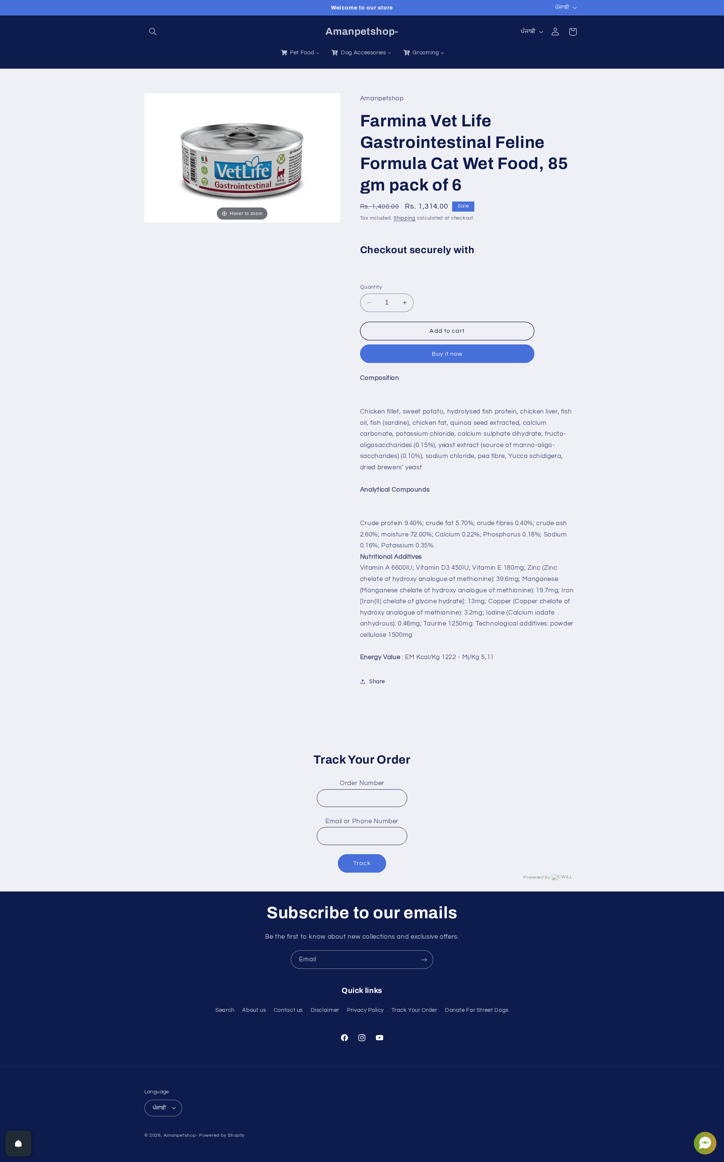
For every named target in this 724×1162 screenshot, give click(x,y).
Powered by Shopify (222, 1135)
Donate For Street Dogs (477, 1010)
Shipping (405, 217)
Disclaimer (325, 1010)
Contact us (288, 1010)
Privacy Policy (365, 1010)
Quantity (371, 287)
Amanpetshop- (181, 1135)
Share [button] (377, 681)
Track (362, 863)
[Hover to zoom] (242, 157)
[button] (153, 31)
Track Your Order (414, 1010)
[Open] (18, 1143)
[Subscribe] (424, 959)
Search (225, 1010)
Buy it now (447, 353)
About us (254, 1010)
